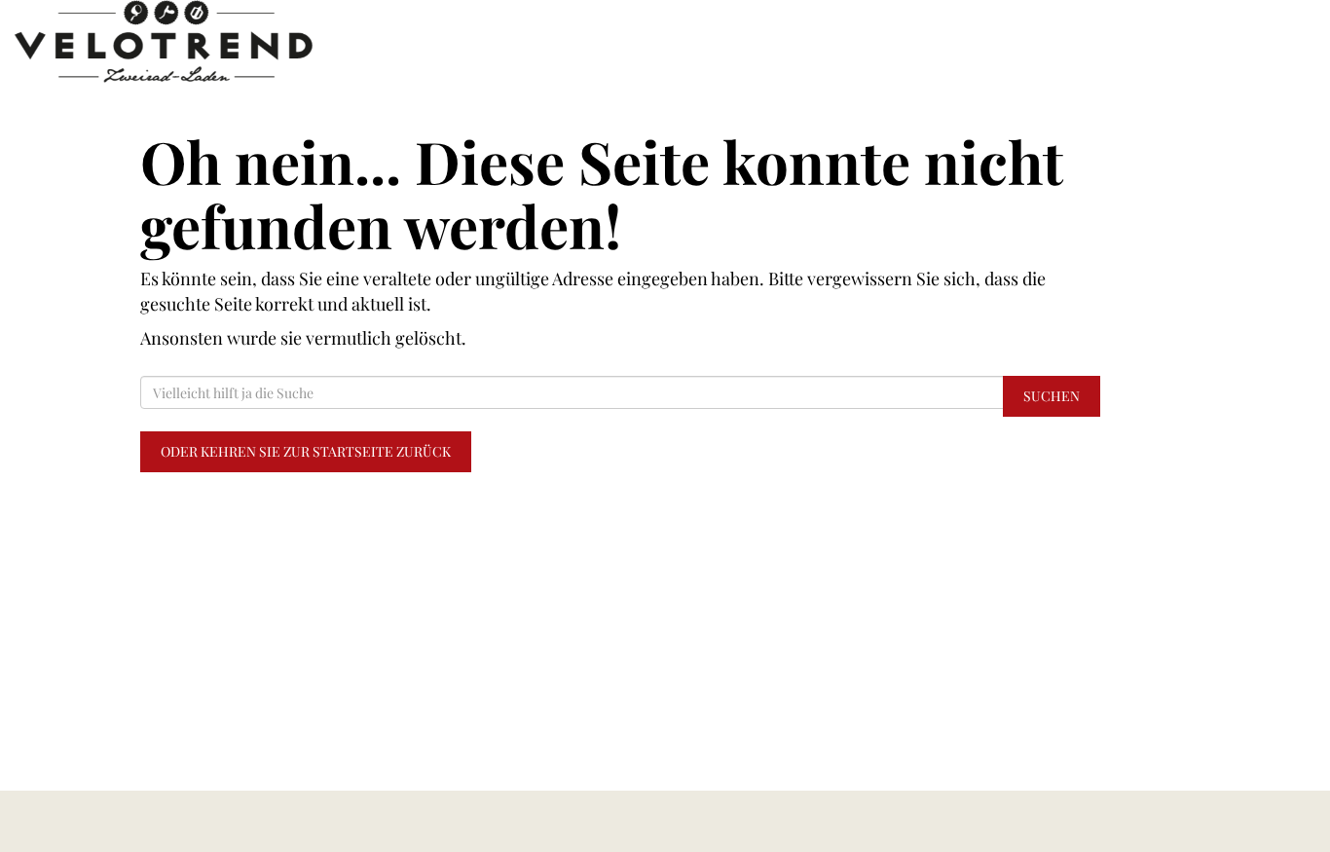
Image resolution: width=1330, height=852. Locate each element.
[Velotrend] (277, 41)
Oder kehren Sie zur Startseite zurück (306, 451)
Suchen (1051, 396)
